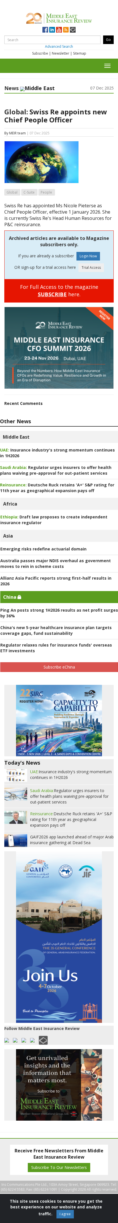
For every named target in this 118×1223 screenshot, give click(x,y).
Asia (8, 536)
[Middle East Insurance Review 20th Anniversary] (59, 17)
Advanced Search (59, 46)
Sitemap (79, 53)
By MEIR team (15, 133)
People (46, 192)
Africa (10, 504)
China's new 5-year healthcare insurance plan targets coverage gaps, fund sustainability (56, 630)
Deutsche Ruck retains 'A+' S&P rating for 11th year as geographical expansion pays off (57, 487)
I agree (65, 1214)
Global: (16, 111)
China (10, 597)
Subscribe (40, 53)
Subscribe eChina (59, 667)
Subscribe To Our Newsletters (59, 1167)
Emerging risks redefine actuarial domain (43, 549)
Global (12, 192)
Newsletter (60, 53)
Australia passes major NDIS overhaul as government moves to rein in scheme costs (55, 563)
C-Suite (29, 192)
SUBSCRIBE (52, 294)
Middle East (16, 437)
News (11, 88)
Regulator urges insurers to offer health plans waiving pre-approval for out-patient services (55, 470)
